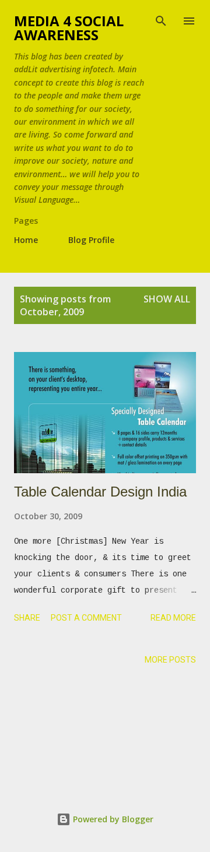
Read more (173, 617)
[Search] (161, 21)
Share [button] (27, 617)
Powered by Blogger (112, 819)
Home (26, 239)
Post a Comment (86, 617)
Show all (167, 299)
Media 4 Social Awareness (69, 27)
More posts (170, 659)
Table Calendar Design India (100, 491)
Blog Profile (91, 239)
